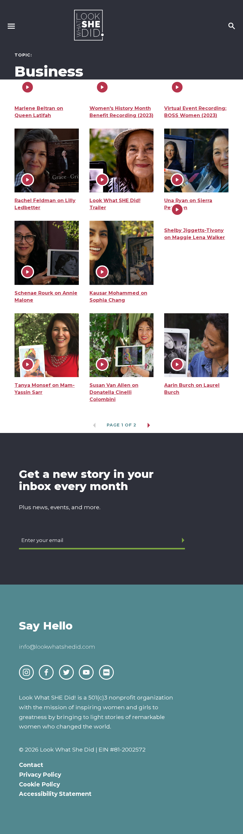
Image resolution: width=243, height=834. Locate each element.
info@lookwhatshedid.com (57, 646)
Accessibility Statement (55, 793)
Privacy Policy (40, 774)
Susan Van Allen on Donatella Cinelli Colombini (113, 392)
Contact (31, 764)
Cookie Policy (39, 784)
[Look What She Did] (89, 39)
